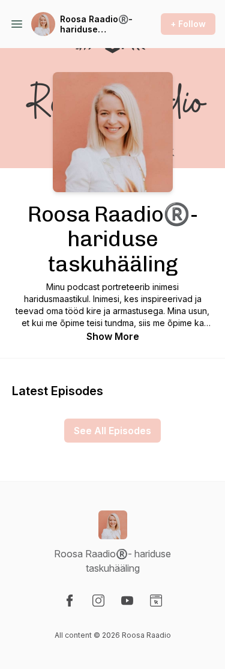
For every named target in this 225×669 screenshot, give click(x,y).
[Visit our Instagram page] (98, 601)
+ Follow (188, 24)
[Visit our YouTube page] (127, 601)
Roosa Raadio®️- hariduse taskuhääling (96, 24)
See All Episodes (112, 431)
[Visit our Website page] (156, 601)
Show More (112, 336)
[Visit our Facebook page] (70, 601)
